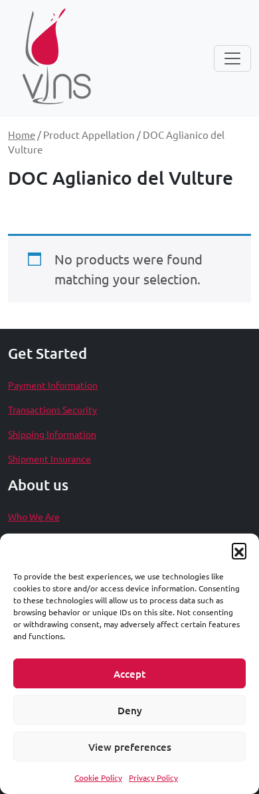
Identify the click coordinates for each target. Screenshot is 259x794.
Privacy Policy (153, 777)
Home (21, 134)
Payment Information (53, 385)
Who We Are (34, 516)
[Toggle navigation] (232, 58)
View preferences (129, 746)
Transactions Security (52, 409)
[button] (239, 550)
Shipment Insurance (49, 458)
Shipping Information (52, 434)
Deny (130, 710)
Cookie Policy (98, 777)
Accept (129, 673)
